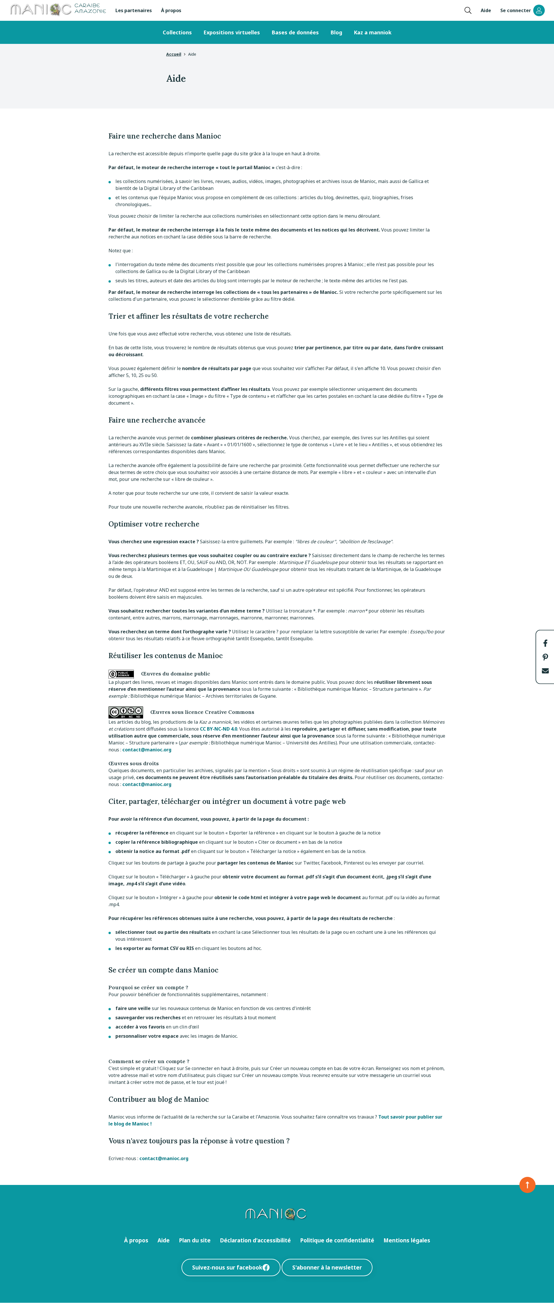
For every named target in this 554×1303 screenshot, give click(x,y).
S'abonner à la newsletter (327, 1267)
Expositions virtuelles (231, 32)
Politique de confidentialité (337, 1240)
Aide (486, 10)
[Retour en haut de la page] (527, 1185)
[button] (545, 643)
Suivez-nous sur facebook (227, 1267)
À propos (171, 10)
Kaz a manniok (373, 32)
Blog (336, 32)
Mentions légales (406, 1240)
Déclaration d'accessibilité (255, 1240)
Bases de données (295, 32)
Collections (177, 32)
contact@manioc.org (146, 749)
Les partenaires (133, 10)
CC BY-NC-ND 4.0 (218, 729)
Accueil (173, 54)
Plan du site (195, 1240)
